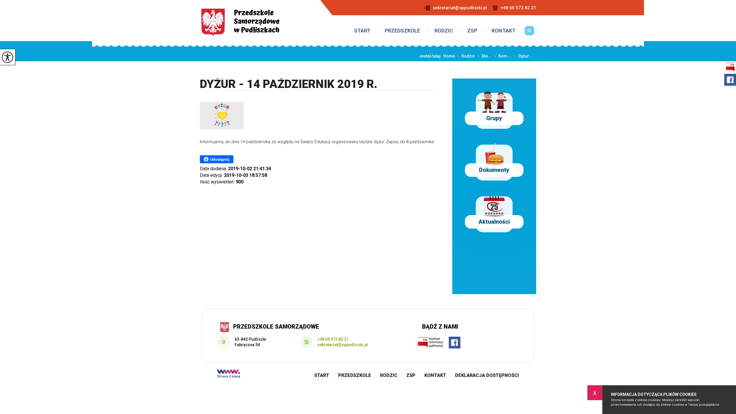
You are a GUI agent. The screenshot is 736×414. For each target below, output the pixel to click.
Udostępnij (219, 159)
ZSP (472, 30)
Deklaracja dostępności (487, 375)
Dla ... (484, 56)
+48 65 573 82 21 (518, 7)
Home (449, 56)
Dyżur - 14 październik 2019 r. (288, 84)
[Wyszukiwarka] (529, 32)
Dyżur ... (523, 56)
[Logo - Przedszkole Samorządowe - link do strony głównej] (240, 22)
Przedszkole (402, 30)
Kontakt (503, 30)
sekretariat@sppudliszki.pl (460, 7)
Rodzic (443, 30)
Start (362, 30)
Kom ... (503, 56)
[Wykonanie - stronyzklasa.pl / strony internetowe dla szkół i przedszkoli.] (228, 374)
